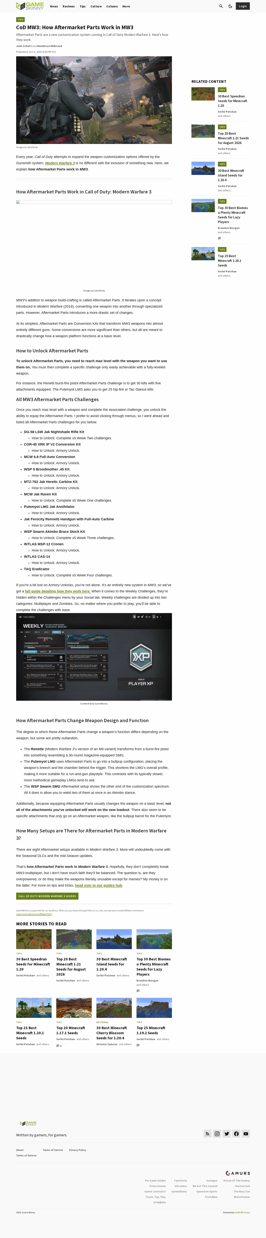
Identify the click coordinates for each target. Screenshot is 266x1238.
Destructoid (242, 1186)
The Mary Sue (242, 1191)
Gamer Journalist (155, 1191)
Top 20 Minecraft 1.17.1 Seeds (70, 1030)
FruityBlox (211, 1197)
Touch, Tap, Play (155, 1197)
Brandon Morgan (147, 980)
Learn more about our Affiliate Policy (34, 913)
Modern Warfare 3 (60, 163)
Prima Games (158, 1186)
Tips (83, 6)
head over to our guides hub (98, 885)
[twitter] (227, 1134)
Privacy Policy (77, 1150)
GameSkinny (179, 1191)
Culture (96, 6)
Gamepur (212, 1180)
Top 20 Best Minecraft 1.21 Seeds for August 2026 (71, 967)
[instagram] (217, 1134)
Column (112, 6)
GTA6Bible (159, 1202)
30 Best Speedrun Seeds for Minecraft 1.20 (33, 964)
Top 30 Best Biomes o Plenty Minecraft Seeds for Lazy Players (154, 967)
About (20, 1150)
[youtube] (246, 1134)
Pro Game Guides (155, 1180)
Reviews (69, 6)
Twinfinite (180, 1180)
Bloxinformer (242, 1197)
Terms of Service (53, 1150)
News (54, 6)
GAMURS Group (242, 1212)
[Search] (221, 6)
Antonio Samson (106, 1044)
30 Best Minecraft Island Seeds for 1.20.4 (111, 964)
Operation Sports (207, 1191)
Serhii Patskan (25, 975)
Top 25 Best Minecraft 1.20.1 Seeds (30, 1032)
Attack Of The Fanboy (236, 1180)
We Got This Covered (205, 1186)
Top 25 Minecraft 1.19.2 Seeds (151, 1030)
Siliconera (180, 1186)
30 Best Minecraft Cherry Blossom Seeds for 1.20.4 (111, 1032)
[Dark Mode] (230, 6)
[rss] (207, 1134)
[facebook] (236, 1134)
